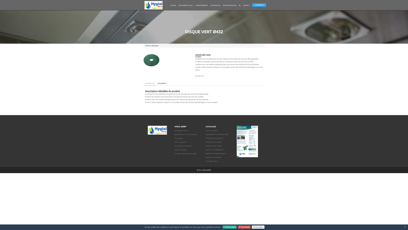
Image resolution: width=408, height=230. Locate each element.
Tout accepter (230, 227)
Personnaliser (258, 227)
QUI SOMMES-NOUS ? (186, 5)
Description (149, 83)
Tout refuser (245, 227)
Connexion (259, 5)
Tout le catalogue (152, 46)
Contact (246, 5)
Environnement (202, 5)
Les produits (216, 5)
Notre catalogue (230, 5)
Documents (162, 83)
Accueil (173, 5)
